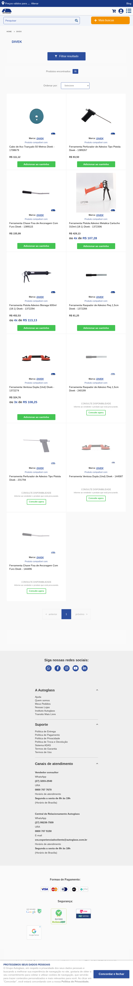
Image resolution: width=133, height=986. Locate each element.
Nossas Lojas (42, 707)
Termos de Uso (43, 752)
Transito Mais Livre (45, 714)
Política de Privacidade (47, 738)
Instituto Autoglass (45, 710)
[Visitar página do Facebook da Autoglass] (58, 668)
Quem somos (42, 700)
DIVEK (19, 31)
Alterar (34, 3)
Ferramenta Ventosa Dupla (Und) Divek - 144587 (96, 476)
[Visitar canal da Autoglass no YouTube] (76, 668)
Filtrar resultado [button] (68, 56)
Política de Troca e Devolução (51, 741)
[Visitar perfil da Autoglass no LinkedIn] (85, 668)
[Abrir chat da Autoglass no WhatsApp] (49, 668)
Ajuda (38, 697)
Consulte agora (96, 412)
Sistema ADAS (43, 745)
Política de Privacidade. (75, 981)
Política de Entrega (45, 731)
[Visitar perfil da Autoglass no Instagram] (67, 668)
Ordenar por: (50, 85)
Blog (128, 3)
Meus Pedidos (43, 703)
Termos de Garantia (46, 748)
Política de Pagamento (47, 734)
